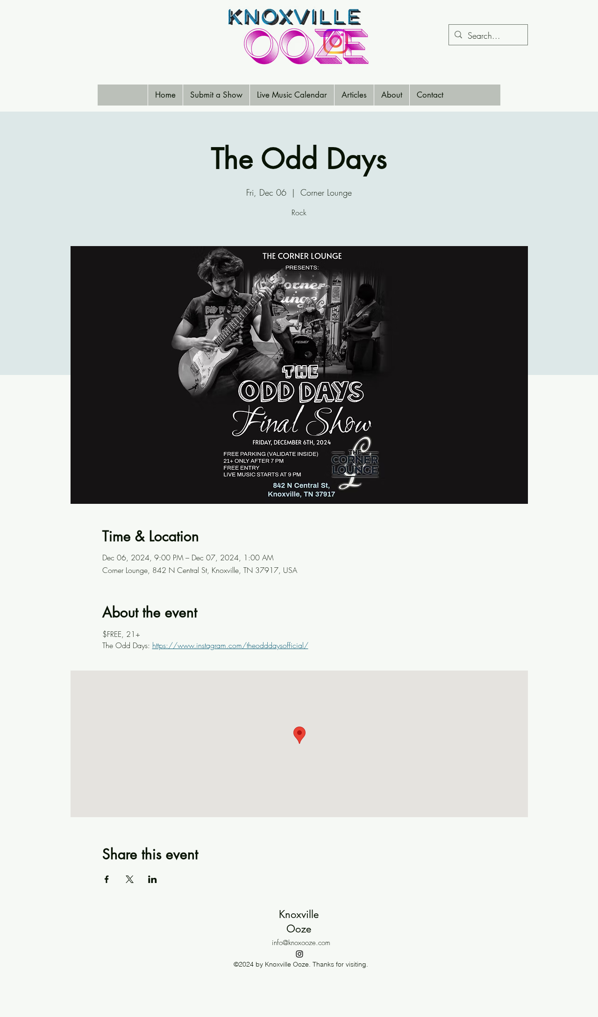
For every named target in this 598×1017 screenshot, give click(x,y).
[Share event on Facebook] (106, 879)
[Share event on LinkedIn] (152, 879)
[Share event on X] (129, 879)
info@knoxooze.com (301, 942)
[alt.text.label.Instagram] (299, 954)
